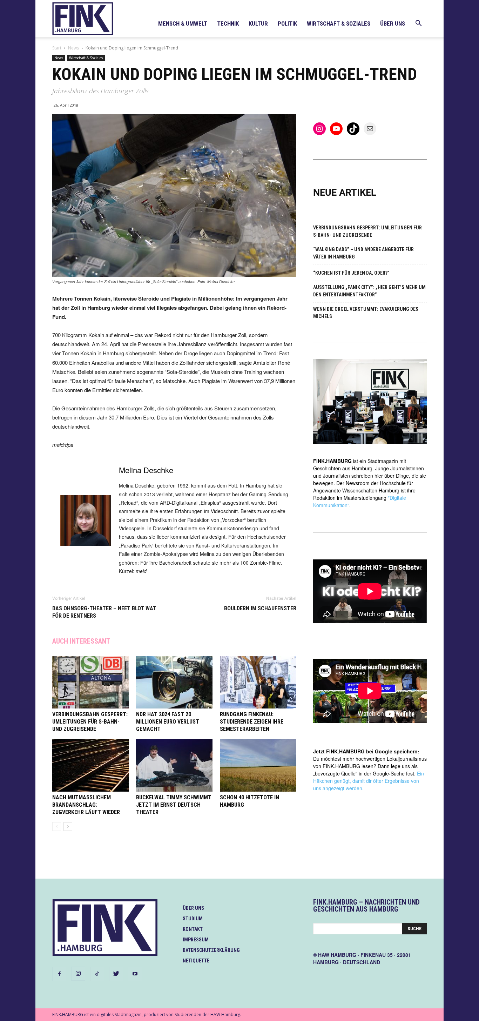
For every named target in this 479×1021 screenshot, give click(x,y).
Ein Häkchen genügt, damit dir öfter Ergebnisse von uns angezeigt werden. (368, 781)
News (73, 48)
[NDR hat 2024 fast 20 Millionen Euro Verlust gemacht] (174, 682)
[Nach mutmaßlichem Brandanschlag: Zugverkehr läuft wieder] (90, 765)
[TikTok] (97, 974)
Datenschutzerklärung (211, 950)
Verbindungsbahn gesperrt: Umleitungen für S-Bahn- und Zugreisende (90, 721)
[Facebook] (59, 974)
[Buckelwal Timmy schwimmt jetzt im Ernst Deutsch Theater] (174, 765)
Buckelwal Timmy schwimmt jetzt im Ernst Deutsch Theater (173, 804)
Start (56, 48)
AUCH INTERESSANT (81, 641)
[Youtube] (135, 974)
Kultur (258, 23)
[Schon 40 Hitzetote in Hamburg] (258, 765)
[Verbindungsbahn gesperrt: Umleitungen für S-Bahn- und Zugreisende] (90, 682)
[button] (418, 24)
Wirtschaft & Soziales (338, 23)
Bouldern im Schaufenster (260, 608)
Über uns (392, 23)
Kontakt (193, 929)
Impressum (196, 939)
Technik (228, 23)
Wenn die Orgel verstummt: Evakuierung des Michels (365, 312)
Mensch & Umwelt (182, 23)
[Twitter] (116, 974)
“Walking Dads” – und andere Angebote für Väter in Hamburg (363, 253)
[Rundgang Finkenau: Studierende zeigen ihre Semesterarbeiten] (258, 682)
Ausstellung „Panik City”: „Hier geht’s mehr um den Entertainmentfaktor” (369, 290)
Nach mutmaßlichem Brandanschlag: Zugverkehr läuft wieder (86, 804)
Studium (193, 918)
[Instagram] (78, 974)
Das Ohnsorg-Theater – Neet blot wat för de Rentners (104, 612)
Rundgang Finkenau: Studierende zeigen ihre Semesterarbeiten (251, 721)
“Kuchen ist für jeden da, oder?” (351, 273)
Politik (287, 23)
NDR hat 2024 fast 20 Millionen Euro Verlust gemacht (167, 721)
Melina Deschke (146, 469)
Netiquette (196, 960)
